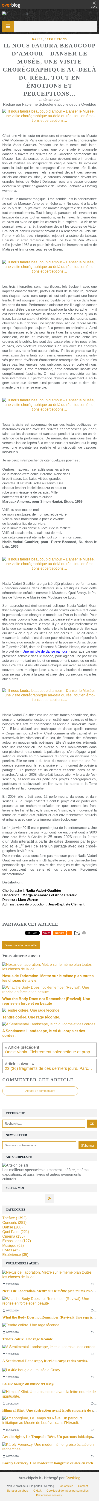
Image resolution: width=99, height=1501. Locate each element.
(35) (15, 1255)
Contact (83, 1486)
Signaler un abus (17, 1490)
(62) (13, 1245)
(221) (15, 1232)
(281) (14, 1223)
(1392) (14, 1218)
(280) (12, 1227)
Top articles (66, 1486)
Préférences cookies (49, 1495)
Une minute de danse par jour (45, 651)
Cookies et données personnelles (68, 1490)
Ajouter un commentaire (40, 1091)
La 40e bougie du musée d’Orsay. (28, 1384)
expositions (56, 39)
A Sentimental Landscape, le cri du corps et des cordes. (45, 1361)
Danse (37, 39)
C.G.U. (37, 1490)
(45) (11, 1250)
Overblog (72, 1478)
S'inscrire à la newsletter (21, 945)
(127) (16, 1241)
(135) (13, 1236)
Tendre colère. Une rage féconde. (28, 1339)
